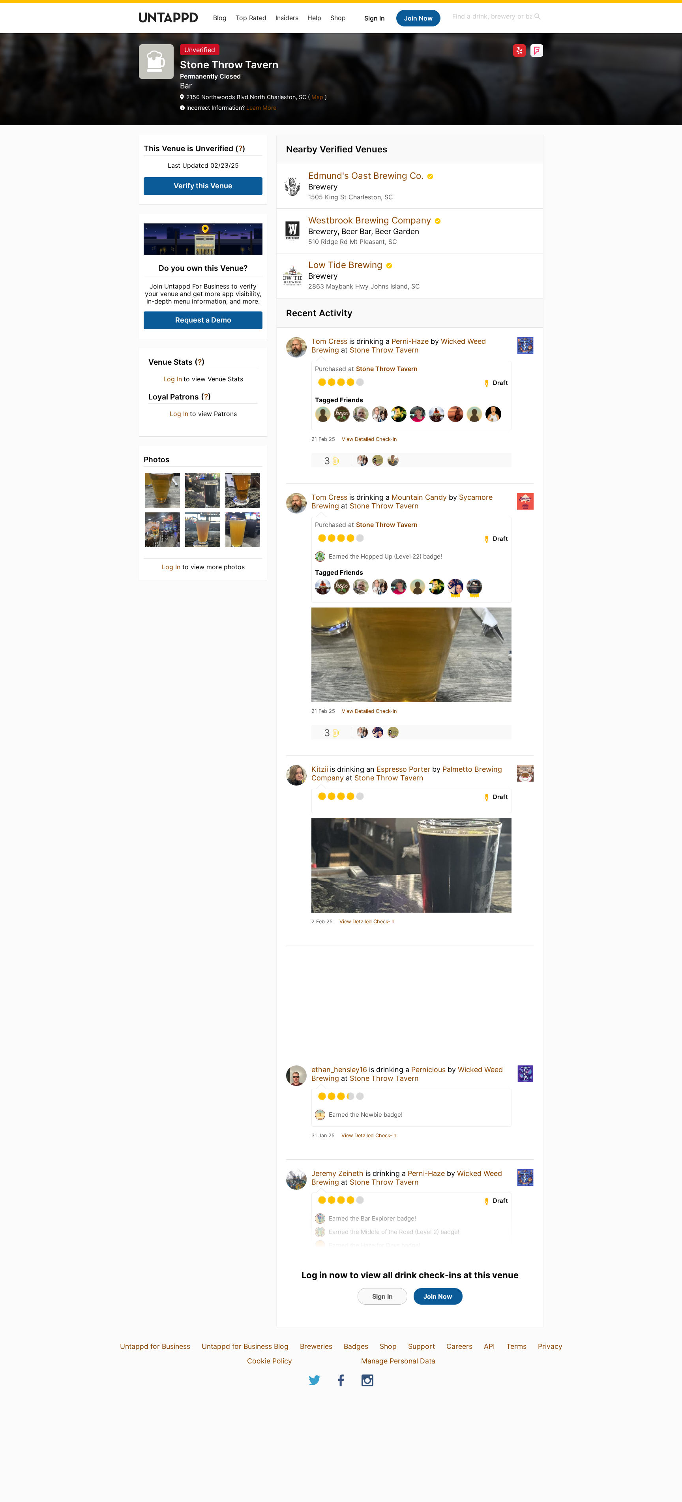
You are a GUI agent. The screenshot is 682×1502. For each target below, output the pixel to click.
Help (314, 18)
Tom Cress (329, 341)
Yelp (519, 50)
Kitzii (319, 769)
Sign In (374, 18)
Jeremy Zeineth (337, 1173)
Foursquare (536, 50)
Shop (338, 18)
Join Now (418, 18)
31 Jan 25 (323, 1135)
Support (421, 1346)
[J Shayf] (377, 732)
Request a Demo (203, 320)
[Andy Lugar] (393, 460)
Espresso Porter (403, 769)
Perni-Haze (410, 341)
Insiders (286, 18)
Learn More (261, 107)
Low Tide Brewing (346, 264)
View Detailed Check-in (369, 439)
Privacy (550, 1346)
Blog (220, 18)
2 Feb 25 (322, 921)
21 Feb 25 (323, 439)
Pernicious (428, 1069)
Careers (459, 1346)
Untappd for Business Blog (245, 1346)
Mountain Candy (419, 497)
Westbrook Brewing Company (370, 220)
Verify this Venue (203, 186)
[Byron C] (362, 460)
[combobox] (497, 16)
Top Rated (251, 18)
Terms (516, 1346)
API (489, 1346)
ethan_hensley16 (339, 1069)
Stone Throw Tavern (384, 350)
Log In (172, 379)
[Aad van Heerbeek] (377, 460)
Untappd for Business (155, 1346)
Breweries (316, 1346)
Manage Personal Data (398, 1361)
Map (317, 97)
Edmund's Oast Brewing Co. (367, 175)
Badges (356, 1346)
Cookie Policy (269, 1361)
